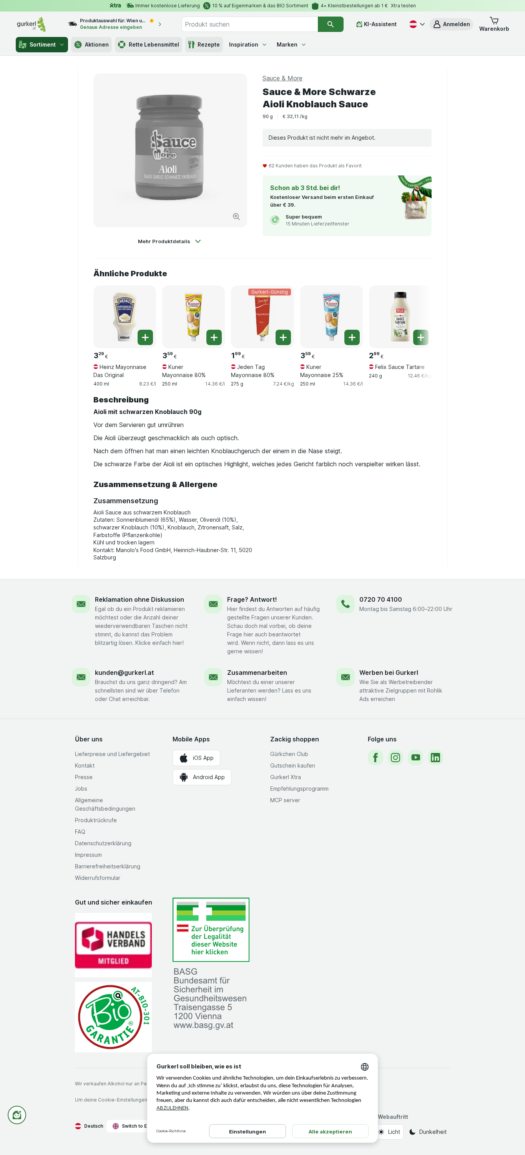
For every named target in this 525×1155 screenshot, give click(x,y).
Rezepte (209, 44)
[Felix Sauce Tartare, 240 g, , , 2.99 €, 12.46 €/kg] (400, 316)
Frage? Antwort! (252, 599)
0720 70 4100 (380, 599)
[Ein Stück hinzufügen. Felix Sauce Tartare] (421, 337)
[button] (451, 24)
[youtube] (415, 757)
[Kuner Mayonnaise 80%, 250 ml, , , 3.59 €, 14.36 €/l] (193, 316)
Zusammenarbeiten (257, 672)
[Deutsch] (416, 24)
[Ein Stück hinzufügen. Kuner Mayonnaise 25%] (352, 337)
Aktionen (97, 44)
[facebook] (375, 757)
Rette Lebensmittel (154, 44)
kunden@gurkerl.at (124, 672)
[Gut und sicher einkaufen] (113, 1017)
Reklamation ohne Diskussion (139, 599)
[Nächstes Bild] (416, 314)
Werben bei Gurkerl (388, 672)
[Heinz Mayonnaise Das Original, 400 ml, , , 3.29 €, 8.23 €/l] (124, 316)
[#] (211, 930)
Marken (287, 44)
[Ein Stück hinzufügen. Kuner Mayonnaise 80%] (214, 337)
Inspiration (243, 44)
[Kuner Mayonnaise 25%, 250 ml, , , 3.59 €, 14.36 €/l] (331, 316)
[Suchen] (331, 24)
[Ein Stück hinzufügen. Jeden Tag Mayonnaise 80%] (283, 337)
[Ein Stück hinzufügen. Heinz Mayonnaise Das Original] (145, 337)
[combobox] (249, 24)
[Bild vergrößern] (236, 216)
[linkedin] (435, 757)
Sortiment (43, 44)
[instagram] (395, 757)
